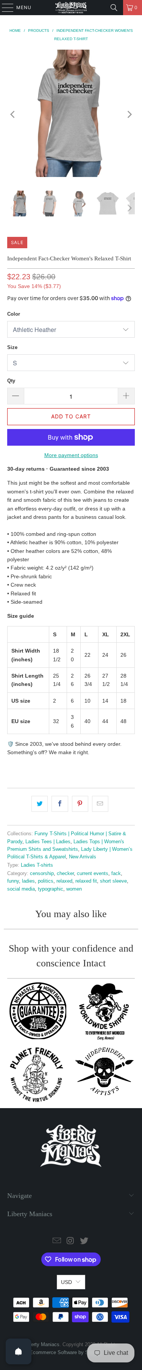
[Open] (18, 1351)
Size (12, 347)
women (74, 889)
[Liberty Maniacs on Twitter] (84, 1241)
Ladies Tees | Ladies (47, 841)
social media (21, 889)
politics (45, 881)
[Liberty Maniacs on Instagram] (70, 1241)
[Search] (114, 7)
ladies (28, 881)
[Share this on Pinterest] (80, 804)
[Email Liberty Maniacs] (57, 1241)
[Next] (129, 115)
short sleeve (113, 881)
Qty (11, 381)
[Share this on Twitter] (39, 804)
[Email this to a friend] (100, 804)
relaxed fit (86, 881)
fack (116, 873)
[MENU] (4, 7)
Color (13, 314)
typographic (50, 889)
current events (92, 873)
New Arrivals (82, 857)
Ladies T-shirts (37, 865)
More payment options (71, 455)
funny (13, 881)
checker (65, 873)
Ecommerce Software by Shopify (66, 1352)
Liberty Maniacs (42, 1344)
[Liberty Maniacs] (71, 7)
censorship (42, 873)
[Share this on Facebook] (59, 804)
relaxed (64, 881)
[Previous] (13, 115)
